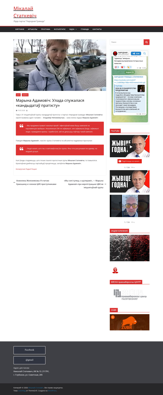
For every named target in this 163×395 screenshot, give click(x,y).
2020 (18, 95)
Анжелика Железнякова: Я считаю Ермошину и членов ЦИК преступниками (36, 182)
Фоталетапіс (60, 29)
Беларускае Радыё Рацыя (26, 169)
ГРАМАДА (85, 29)
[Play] (131, 146)
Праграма (45, 29)
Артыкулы (32, 29)
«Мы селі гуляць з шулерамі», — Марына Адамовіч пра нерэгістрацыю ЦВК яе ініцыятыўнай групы (83, 184)
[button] (75, 29)
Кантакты (97, 29)
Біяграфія (19, 29)
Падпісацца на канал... (131, 161)
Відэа (71, 29)
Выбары (25, 95)
